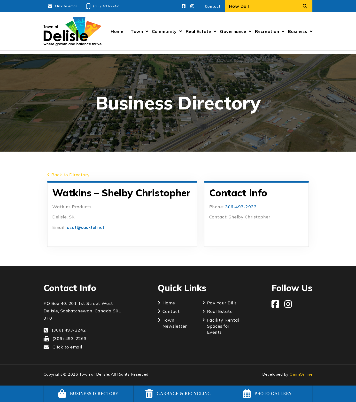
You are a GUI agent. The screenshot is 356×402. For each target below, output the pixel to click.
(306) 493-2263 (70, 338)
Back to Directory (70, 175)
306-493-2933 (240, 206)
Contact (213, 6)
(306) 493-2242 (106, 6)
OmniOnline (301, 374)
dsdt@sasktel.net (86, 227)
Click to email (66, 6)
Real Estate (220, 311)
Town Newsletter (175, 323)
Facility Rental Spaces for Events (223, 326)
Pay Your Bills (222, 303)
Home (169, 303)
